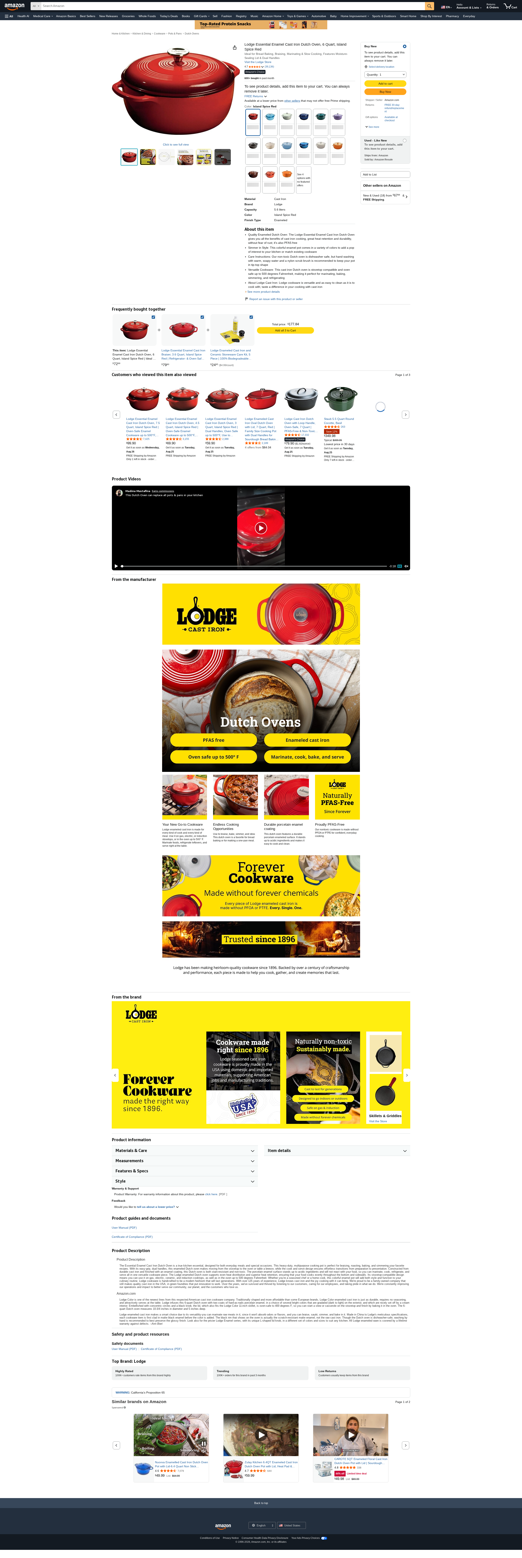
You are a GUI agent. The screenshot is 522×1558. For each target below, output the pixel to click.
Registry (241, 16)
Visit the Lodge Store (257, 62)
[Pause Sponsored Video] (203, 1444)
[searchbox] (233, 6)
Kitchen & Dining (142, 33)
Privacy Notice (231, 1538)
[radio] (129, 157)
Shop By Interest (431, 16)
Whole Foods (147, 16)
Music (254, 16)
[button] (9, 16)
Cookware (159, 33)
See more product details (263, 291)
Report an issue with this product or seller (276, 299)
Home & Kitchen (121, 33)
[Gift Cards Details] (209, 16)
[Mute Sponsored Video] (203, 1451)
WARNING (122, 1392)
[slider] (254, 566)
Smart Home (408, 16)
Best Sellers (87, 16)
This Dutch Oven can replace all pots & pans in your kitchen (164, 495)
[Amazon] (15, 6)
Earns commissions (163, 490)
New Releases (108, 16)
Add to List (370, 174)
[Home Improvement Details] (368, 16)
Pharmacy (452, 16)
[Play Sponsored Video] (261, 1435)
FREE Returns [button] (254, 96)
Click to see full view (176, 144)
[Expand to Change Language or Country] (451, 7)
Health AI (23, 16)
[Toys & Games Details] (308, 16)
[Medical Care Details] (52, 16)
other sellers (292, 100)
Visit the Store (378, 1121)
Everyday (469, 16)
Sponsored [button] (117, 1407)
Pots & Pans (175, 33)
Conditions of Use (210, 1538)
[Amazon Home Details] (283, 16)
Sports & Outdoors (384, 16)
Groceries (128, 16)
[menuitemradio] (399, 566)
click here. (211, 1194)
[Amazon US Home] (223, 1527)
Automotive (319, 16)
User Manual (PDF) (124, 1227)
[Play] (115, 566)
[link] (183, 330)
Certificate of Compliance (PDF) (132, 1236)
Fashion (226, 16)
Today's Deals (169, 16)
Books (186, 16)
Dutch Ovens (192, 33)
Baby (333, 16)
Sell (215, 16)
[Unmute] (406, 566)
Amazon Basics (66, 16)
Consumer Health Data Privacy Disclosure (265, 1538)
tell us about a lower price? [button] (156, 1206)
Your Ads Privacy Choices (305, 1538)
